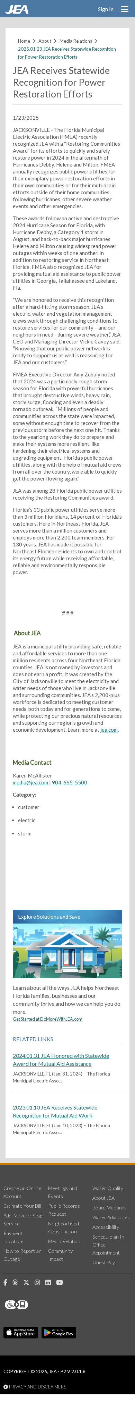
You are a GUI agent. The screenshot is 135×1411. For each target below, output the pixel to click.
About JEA (103, 1198)
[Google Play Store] (59, 1332)
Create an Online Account (22, 1192)
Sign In (106, 9)
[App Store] (20, 1332)
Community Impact (60, 1255)
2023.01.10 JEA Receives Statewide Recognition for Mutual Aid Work (55, 1111)
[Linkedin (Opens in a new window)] (50, 1283)
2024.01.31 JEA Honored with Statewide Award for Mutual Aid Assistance (61, 1059)
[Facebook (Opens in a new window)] (7, 1283)
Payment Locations (14, 1237)
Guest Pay (103, 1262)
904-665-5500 (69, 782)
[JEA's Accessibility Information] (29, 1305)
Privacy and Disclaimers (37, 1386)
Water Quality (107, 1188)
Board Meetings (109, 1207)
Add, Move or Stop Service (22, 1219)
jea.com (109, 729)
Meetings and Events (62, 1192)
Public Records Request (64, 1210)
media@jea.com (30, 782)
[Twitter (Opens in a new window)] (29, 1283)
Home (24, 41)
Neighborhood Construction (63, 1227)
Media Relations (76, 41)
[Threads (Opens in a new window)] (17, 1283)
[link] (17, 12)
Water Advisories (111, 1217)
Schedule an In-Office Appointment (109, 1245)
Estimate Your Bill (22, 1206)
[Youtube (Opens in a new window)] (62, 1283)
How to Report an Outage (22, 1255)
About (44, 41)
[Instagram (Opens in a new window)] (40, 1283)
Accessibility (105, 1227)
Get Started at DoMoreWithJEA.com (47, 1019)
